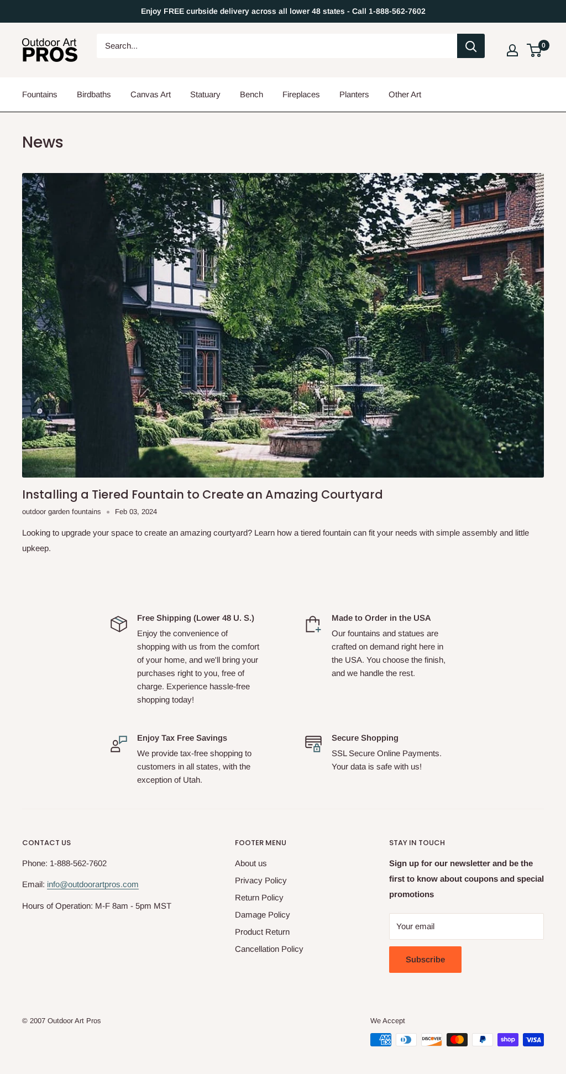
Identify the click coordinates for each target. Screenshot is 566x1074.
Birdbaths (94, 94)
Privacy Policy (261, 880)
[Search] (471, 46)
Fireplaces (301, 94)
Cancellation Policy (269, 948)
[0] (535, 50)
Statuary (205, 94)
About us (251, 863)
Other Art (405, 94)
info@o (59, 884)
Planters (354, 94)
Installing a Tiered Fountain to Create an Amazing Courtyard (202, 494)
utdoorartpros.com (105, 884)
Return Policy (259, 897)
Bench (251, 94)
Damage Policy (262, 914)
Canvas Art (150, 94)
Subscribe (425, 959)
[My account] (512, 50)
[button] (534, 50)
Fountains (39, 94)
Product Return (262, 931)
